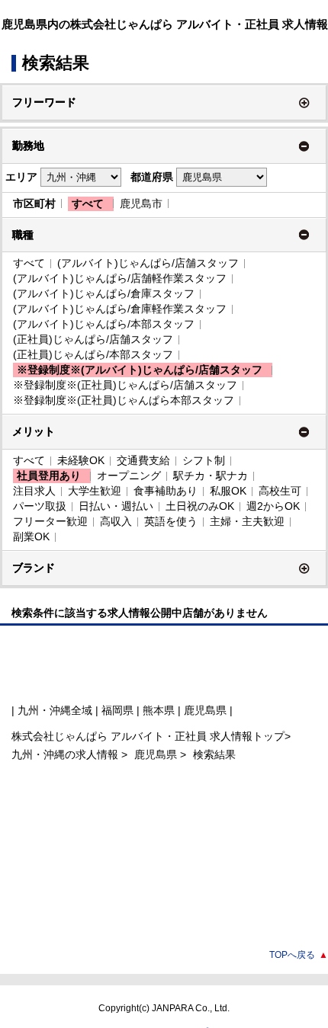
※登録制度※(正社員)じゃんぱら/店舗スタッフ (125, 385)
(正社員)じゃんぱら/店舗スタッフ (93, 339)
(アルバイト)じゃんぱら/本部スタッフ (104, 324)
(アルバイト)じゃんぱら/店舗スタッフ (148, 263)
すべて (88, 203)
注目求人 (34, 491)
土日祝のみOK (200, 506)
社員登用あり (49, 475)
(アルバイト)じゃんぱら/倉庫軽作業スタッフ (120, 309)
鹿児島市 (141, 203)
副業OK (31, 536)
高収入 (116, 521)
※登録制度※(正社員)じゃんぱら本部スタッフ (123, 400)
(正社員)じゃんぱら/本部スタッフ (93, 354)
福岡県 (117, 710)
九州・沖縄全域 (55, 710)
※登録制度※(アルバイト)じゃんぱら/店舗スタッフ (139, 369)
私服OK (228, 491)
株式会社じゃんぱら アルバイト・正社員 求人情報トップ (148, 736)
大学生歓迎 (94, 491)
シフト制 (203, 460)
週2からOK (273, 506)
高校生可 (280, 491)
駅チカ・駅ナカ (210, 475)
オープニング (129, 475)
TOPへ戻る (298, 955)
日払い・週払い (116, 506)
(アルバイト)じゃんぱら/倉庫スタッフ (104, 293)
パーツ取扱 (39, 506)
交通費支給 (143, 460)
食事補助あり (165, 491)
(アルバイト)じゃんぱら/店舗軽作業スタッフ (120, 278)
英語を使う (171, 521)
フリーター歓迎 (50, 521)
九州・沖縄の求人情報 (66, 754)
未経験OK (81, 460)
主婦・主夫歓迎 (247, 521)
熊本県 (159, 710)
